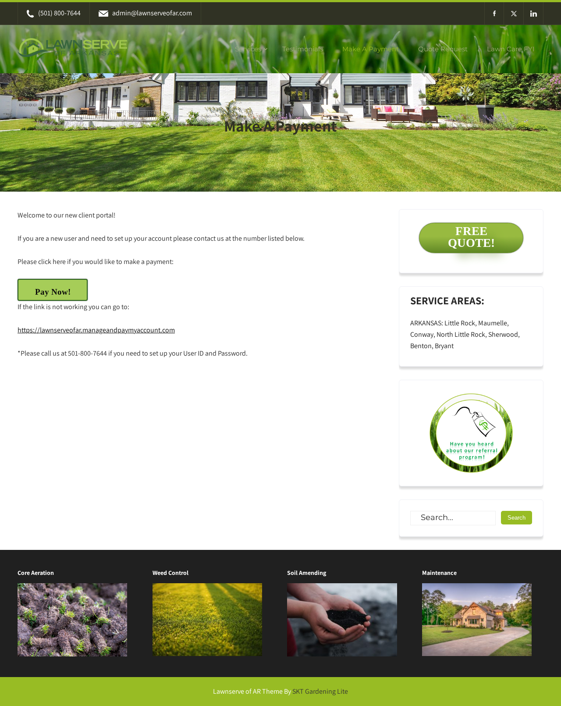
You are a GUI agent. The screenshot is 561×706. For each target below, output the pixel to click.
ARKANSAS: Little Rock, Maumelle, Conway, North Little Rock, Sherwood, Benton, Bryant (465, 334)
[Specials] (471, 433)
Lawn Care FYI (511, 49)
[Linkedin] (533, 13)
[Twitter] (514, 13)
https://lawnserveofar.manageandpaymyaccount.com (96, 330)
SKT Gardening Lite (320, 691)
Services (248, 49)
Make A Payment (370, 49)
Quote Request (443, 49)
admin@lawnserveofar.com (152, 13)
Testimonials (302, 49)
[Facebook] (494, 13)
